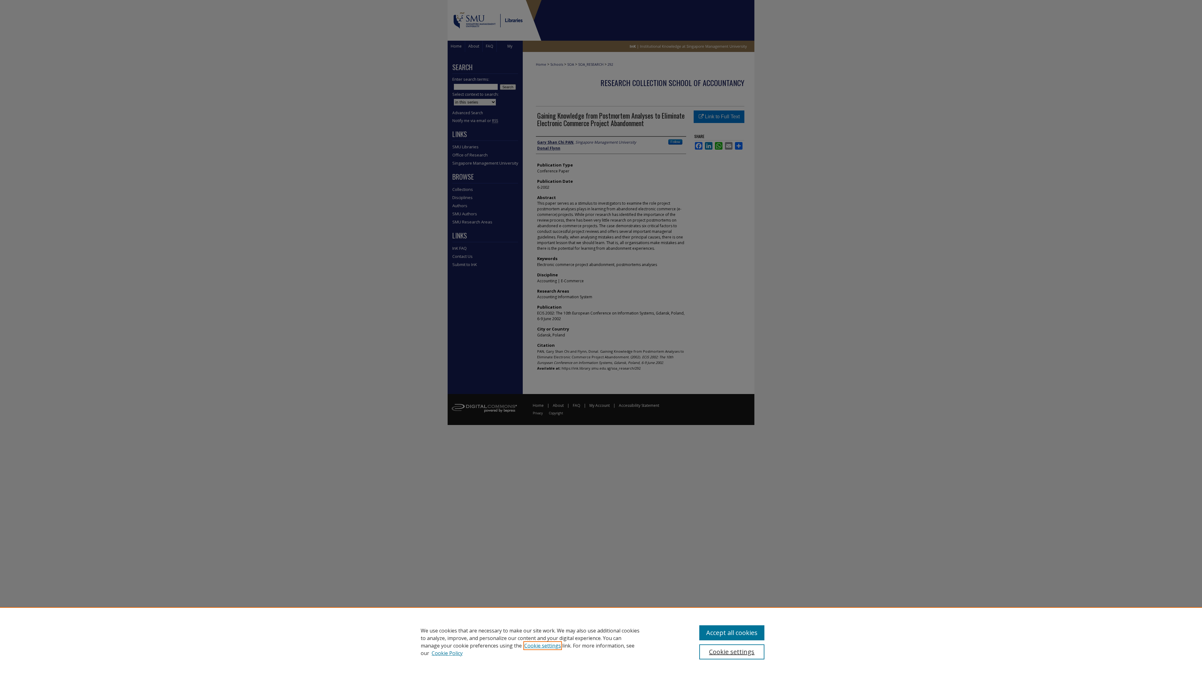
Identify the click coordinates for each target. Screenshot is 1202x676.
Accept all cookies (732, 632)
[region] (601, 641)
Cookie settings (542, 645)
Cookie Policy (447, 653)
